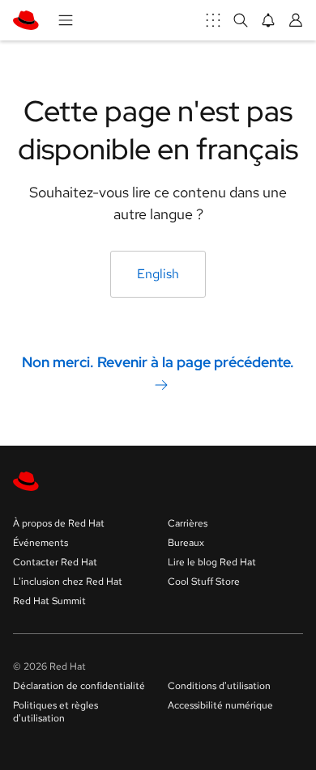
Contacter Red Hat (55, 562)
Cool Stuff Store (204, 581)
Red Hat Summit (49, 600)
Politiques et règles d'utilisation (55, 712)
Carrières (187, 523)
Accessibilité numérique (220, 705)
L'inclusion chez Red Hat (67, 581)
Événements (40, 542)
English (158, 273)
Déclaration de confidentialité (79, 685)
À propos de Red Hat (59, 523)
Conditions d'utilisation (219, 685)
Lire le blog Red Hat (212, 562)
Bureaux (186, 542)
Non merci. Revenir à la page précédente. (158, 361)
